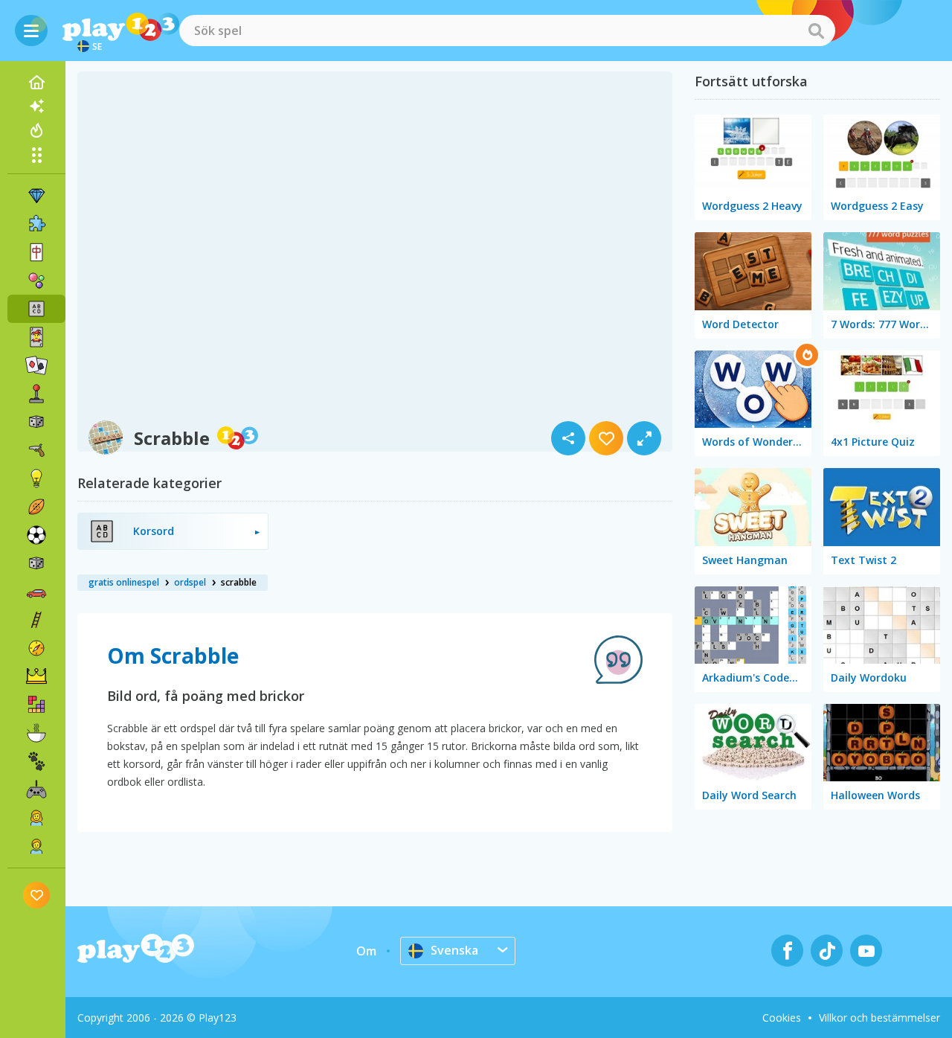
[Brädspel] (36, 422)
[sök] (816, 30)
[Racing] (36, 591)
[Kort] (36, 337)
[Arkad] (36, 393)
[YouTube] (866, 951)
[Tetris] (36, 705)
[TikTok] (827, 951)
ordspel (190, 582)
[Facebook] (787, 951)
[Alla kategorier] (36, 155)
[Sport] (36, 507)
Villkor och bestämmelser (879, 1017)
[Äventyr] (36, 648)
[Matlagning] (36, 733)
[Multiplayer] (36, 789)
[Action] (36, 450)
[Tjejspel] (36, 818)
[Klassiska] (36, 563)
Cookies (781, 1017)
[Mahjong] (36, 252)
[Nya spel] (36, 106)
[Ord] (36, 309)
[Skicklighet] (36, 620)
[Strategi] (36, 676)
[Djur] (36, 761)
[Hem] (36, 82)
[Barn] (36, 846)
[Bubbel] (36, 280)
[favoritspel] (37, 894)
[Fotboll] (36, 535)
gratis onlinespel (124, 582)
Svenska (454, 950)
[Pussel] (36, 224)
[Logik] (36, 478)
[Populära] (36, 130)
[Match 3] (36, 196)
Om (366, 951)
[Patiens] (36, 365)
